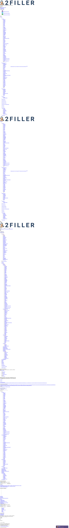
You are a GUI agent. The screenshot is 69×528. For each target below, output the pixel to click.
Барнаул (4, 236)
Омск (3, 246)
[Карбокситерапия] (6, 101)
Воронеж (4, 238)
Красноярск (4, 242)
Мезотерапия (6, 336)
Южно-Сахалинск (5, 259)
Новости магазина (3, 505)
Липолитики (6, 352)
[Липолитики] (6, 107)
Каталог (4, 264)
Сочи (3, 253)
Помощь (1, 499)
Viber (3, 375)
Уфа (3, 257)
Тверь (4, 254)
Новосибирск (4, 245)
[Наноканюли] (6, 114)
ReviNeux (30, 385)
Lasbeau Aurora (26, 385)
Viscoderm (11, 385)
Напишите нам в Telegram (6, 13)
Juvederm (4, 385)
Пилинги (6, 344)
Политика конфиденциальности (4, 498)
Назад (4, 234)
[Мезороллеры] (6, 98)
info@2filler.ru (2, 370)
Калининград (4, 240)
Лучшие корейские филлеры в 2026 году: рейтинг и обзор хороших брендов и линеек (10, 485)
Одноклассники (5, 374)
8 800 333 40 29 (2, 513)
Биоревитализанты (7, 310)
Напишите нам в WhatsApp (6, 14)
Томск (4, 255)
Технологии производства (3, 501)
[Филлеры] (6, 18)
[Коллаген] (6, 209)
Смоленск (4, 252)
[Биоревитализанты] (6, 62)
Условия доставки (2, 500)
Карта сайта (1, 497)
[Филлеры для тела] (6, 102)
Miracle (28, 385)
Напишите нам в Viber (6, 11)
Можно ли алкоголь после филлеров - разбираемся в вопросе (7, 486)
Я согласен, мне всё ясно (3, 527)
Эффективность (2, 503)
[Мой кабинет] (0, 221)
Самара (4, 249)
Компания (1, 496)
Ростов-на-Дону (5, 248)
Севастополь (4, 251)
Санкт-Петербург (5, 250)
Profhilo (8, 385)
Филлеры (6, 266)
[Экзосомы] (6, 106)
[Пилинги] (6, 200)
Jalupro (2, 385)
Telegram (4, 372)
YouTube (4, 373)
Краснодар (4, 241)
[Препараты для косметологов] (6, 103)
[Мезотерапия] (6, 88)
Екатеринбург (5, 239)
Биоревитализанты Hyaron (16, 385)
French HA (22, 385)
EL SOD (20, 385)
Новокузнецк (4, 244)
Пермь (4, 247)
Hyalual (9, 385)
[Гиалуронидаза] (6, 204)
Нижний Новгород (5, 243)
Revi (6, 385)
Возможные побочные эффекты (4, 502)
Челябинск (4, 258)
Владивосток (4, 237)
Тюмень (4, 256)
